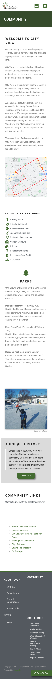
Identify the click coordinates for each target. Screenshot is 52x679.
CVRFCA (11, 587)
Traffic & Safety (36, 629)
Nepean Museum (20, 530)
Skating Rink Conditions (23, 540)
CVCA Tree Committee (34, 625)
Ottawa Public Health (21, 548)
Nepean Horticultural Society (35, 643)
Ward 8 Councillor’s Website (37, 637)
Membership (13, 608)
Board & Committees (13, 600)
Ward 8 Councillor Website (24, 526)
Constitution (13, 593)
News (9, 622)
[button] (36, 6)
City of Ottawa (18, 544)
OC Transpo (17, 551)
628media (17, 670)
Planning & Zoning (37, 633)
